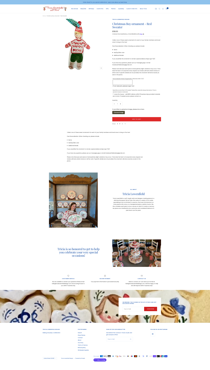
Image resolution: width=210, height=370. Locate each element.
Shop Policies (81, 335)
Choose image (118, 112)
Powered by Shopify (80, 358)
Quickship (121, 9)
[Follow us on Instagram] (152, 334)
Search (80, 333)
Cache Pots (100, 9)
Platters (113, 9)
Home (44, 16)
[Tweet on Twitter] (122, 123)
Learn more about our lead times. (117, 2)
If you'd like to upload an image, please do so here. (128, 109)
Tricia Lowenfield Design (120, 19)
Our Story (80, 342)
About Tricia (143, 9)
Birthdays (91, 9)
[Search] (159, 9)
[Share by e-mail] (125, 123)
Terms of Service (83, 345)
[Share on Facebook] (117, 123)
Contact (80, 337)
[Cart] (166, 9)
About (79, 340)
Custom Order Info (131, 9)
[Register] (130, 339)
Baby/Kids (83, 9)
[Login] (163, 8)
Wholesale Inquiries (83, 350)
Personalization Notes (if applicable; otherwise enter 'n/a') (128, 78)
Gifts (107, 9)
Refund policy (82, 347)
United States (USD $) (49, 358)
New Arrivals (74, 9)
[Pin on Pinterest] (119, 123)
